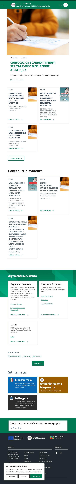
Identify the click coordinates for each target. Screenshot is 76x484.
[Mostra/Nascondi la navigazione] (2, 5)
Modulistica (27, 461)
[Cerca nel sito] (65, 5)
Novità (26, 455)
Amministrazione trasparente (44, 456)
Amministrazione (29, 452)
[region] (24, 471)
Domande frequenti (45, 467)
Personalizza (12, 476)
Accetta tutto (36, 476)
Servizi (26, 458)
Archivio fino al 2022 (45, 461)
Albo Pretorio (43, 452)
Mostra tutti (38, 363)
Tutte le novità (15, 158)
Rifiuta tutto (24, 476)
